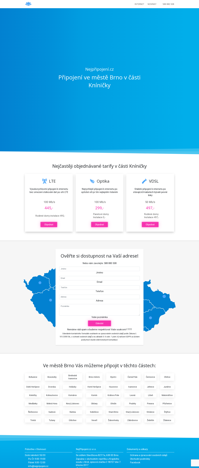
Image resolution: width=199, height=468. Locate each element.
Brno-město (94, 377)
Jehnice (150, 387)
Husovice (113, 387)
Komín (94, 395)
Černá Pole (132, 377)
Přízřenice (167, 403)
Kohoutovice (52, 395)
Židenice (167, 420)
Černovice (150, 377)
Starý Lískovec (132, 412)
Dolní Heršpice (33, 387)
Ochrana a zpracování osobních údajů (148, 455)
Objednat (48, 224)
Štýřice (167, 412)
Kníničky (33, 395)
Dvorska (52, 387)
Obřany (94, 403)
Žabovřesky (113, 420)
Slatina (72, 412)
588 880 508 (168, 4)
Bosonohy (52, 377)
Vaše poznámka (100, 317)
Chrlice (167, 377)
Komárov (73, 395)
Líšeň (150, 395)
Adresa (99, 300)
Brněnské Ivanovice (72, 377)
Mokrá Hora (52, 403)
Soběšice (94, 412)
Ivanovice (132, 387)
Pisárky (132, 403)
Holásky (72, 387)
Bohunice (33, 377)
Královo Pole (113, 395)
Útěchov (72, 420)
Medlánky (33, 403)
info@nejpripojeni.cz (38, 466)
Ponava (150, 403)
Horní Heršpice (94, 387)
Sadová (51, 412)
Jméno (99, 272)
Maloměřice (167, 395)
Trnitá (33, 420)
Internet (139, 4)
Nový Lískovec (72, 403)
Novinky (152, 4)
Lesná (132, 395)
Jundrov (167, 387)
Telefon (100, 291)
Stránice (150, 412)
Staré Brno (113, 412)
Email (99, 282)
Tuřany (52, 420)
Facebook (135, 462)
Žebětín (150, 420)
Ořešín (113, 403)
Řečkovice (33, 412)
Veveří (94, 420)
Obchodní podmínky (140, 458)
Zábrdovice (132, 420)
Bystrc (113, 377)
